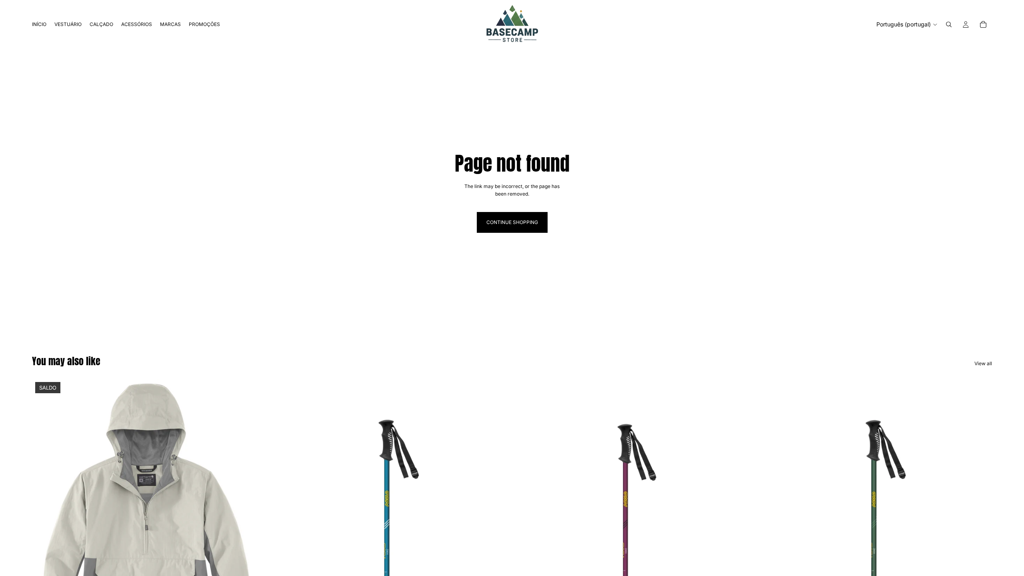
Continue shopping (512, 222)
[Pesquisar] (949, 24)
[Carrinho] (983, 24)
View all (983, 363)
